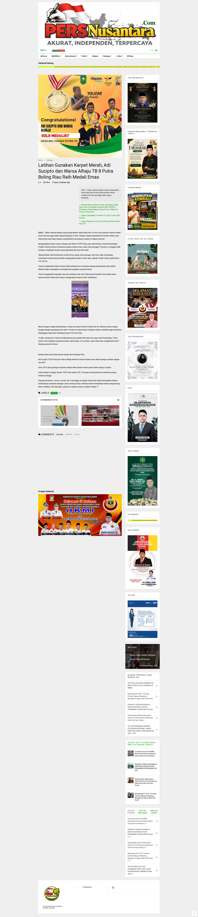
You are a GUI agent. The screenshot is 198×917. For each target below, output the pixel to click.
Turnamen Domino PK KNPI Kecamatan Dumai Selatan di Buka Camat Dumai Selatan (145, 754)
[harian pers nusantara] (58, 51)
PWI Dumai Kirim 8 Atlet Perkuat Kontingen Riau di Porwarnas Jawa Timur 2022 (57, 418)
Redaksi (95, 56)
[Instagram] (113, 887)
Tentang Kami (87, 887)
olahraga (49, 160)
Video (131, 56)
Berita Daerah (70, 56)
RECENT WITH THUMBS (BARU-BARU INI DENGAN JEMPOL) (142, 743)
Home (44, 56)
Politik (83, 56)
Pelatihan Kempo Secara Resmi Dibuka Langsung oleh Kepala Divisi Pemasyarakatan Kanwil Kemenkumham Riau (100, 417)
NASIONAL (55, 56)
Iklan (119, 56)
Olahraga (106, 56)
